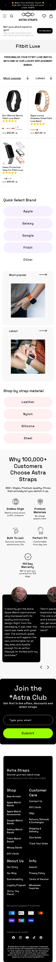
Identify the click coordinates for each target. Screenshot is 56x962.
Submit (28, 732)
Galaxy (28, 223)
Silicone (28, 426)
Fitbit (28, 247)
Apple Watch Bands (14, 804)
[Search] (11, 16)
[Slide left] (41, 667)
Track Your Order (38, 843)
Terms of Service (39, 879)
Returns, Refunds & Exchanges (39, 821)
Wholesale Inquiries (35, 886)
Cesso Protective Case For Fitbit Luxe (12, 168)
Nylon (28, 414)
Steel (28, 438)
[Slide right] (47, 667)
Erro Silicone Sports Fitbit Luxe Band (12, 116)
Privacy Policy (37, 873)
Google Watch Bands (15, 822)
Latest (40, 78)
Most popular (12, 78)
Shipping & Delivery (35, 830)
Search (33, 867)
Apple (28, 211)
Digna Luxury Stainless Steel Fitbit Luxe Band (41, 118)
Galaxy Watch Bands (15, 831)
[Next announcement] (50, 5)
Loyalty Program (16, 885)
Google (28, 235)
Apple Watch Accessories (14, 813)
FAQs (31, 813)
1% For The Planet (13, 892)
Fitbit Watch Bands (14, 840)
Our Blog (11, 873)
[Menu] (4, 16)
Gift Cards (13, 853)
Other (28, 259)
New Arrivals (14, 796)
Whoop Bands (14, 847)
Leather (28, 402)
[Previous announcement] (5, 5)
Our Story (12, 867)
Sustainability (15, 879)
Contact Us (35, 801)
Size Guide (35, 837)
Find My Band (45, 30)
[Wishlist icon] (44, 16)
